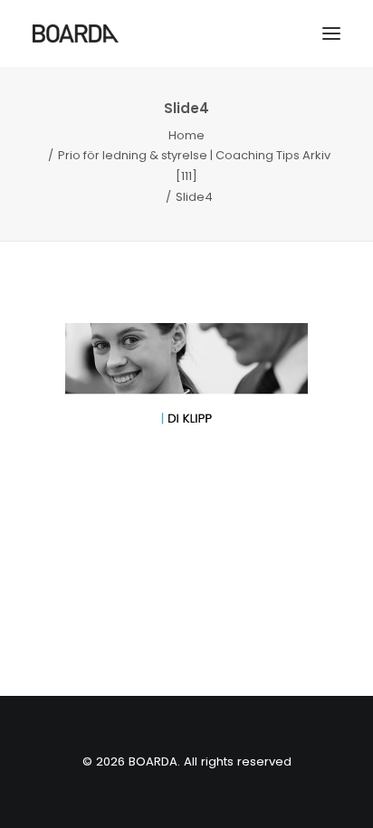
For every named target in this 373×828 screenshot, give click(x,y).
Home (186, 135)
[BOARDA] (76, 33)
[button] (331, 33)
